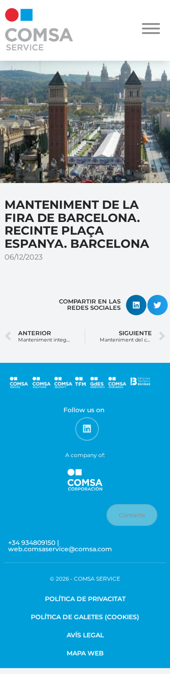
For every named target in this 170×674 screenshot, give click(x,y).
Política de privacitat (85, 598)
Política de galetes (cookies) (85, 617)
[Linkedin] (87, 429)
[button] (136, 305)
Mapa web (85, 653)
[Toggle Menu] (151, 28)
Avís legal (85, 635)
